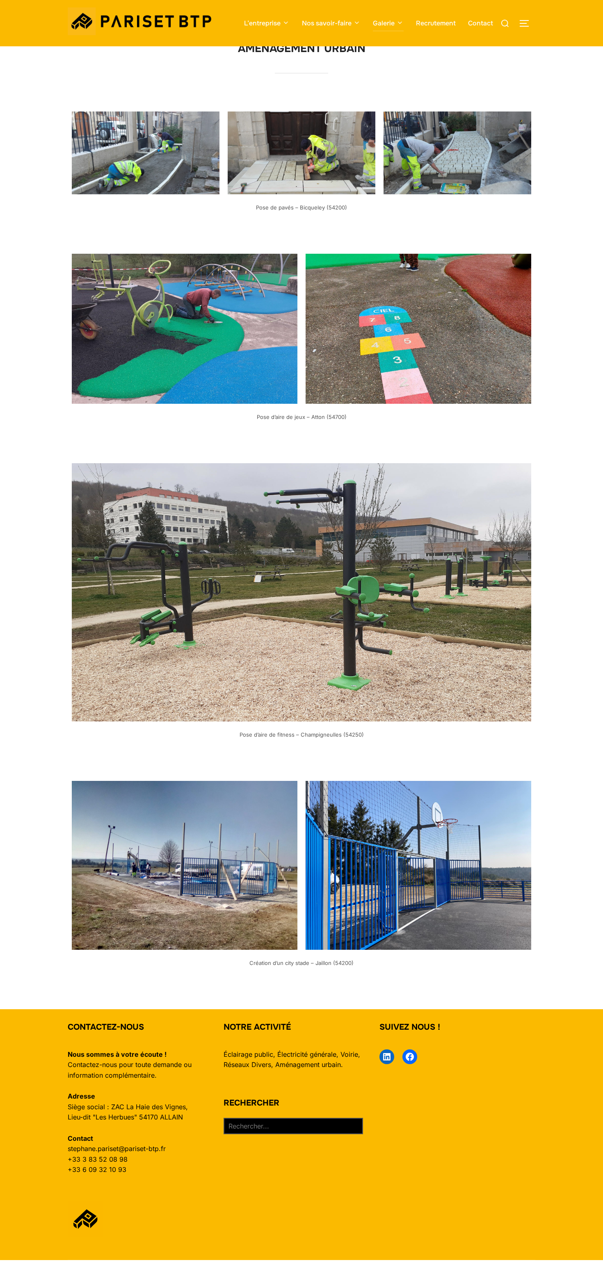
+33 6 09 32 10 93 (97, 1169)
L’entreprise (262, 23)
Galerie (384, 23)
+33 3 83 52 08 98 (98, 1159)
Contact (480, 23)
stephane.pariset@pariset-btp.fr (117, 1148)
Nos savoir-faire (327, 23)
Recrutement (436, 23)
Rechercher (251, 1103)
